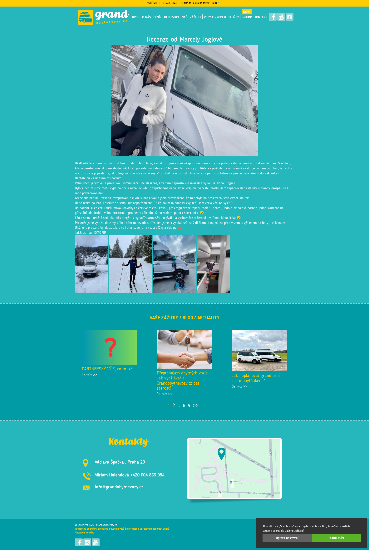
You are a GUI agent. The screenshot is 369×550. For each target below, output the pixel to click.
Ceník (157, 17)
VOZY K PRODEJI (215, 17)
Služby (234, 17)
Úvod (136, 17)
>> (196, 405)
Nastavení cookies (84, 532)
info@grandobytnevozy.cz (119, 487)
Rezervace (172, 17)
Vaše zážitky (191, 17)
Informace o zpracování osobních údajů (147, 528)
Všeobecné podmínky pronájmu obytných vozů (99, 528)
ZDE (220, 3)
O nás (146, 17)
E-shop (247, 17)
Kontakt (260, 17)
